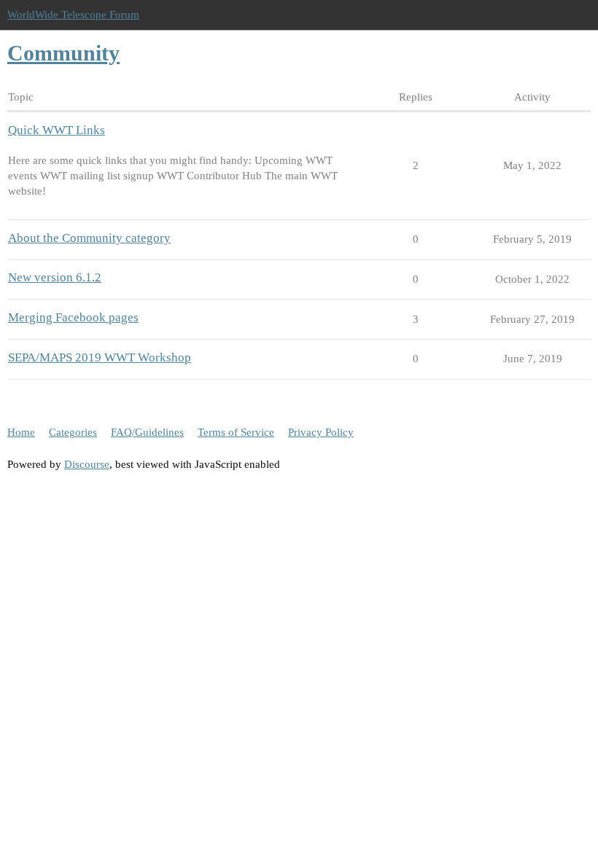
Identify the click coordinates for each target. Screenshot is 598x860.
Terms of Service (236, 432)
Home (21, 432)
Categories (73, 432)
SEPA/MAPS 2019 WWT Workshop (99, 357)
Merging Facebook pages (73, 317)
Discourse (86, 464)
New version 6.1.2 (54, 277)
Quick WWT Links (56, 130)
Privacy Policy (321, 432)
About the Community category (89, 238)
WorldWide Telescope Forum (73, 14)
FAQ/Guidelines (147, 432)
